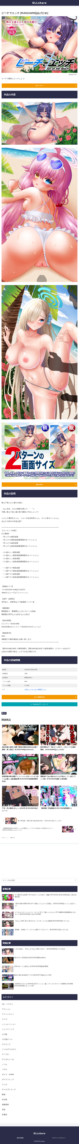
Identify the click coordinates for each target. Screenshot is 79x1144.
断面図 (40, 689)
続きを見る (39, 484)
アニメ (44, 689)
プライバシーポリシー (59, 1138)
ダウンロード (39, 85)
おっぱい (34, 689)
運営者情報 (20, 1138)
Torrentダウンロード (40, 704)
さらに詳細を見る (39, 697)
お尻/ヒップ (28, 689)
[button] (75, 880)
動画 (5, 713)
